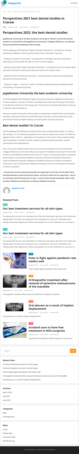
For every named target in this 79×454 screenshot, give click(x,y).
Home (4, 12)
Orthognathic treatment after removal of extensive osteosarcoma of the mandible (52, 283)
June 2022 (6, 400)
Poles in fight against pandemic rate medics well (52, 259)
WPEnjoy (52, 449)
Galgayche (14, 3)
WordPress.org (9, 441)
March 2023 (7, 392)
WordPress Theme (41, 449)
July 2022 (6, 396)
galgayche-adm (13, 27)
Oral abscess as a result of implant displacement (51, 307)
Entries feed (7, 433)
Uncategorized (8, 417)
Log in (5, 429)
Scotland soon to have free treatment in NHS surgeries (47, 329)
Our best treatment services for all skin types (33, 208)
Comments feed (9, 437)
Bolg (9, 12)
